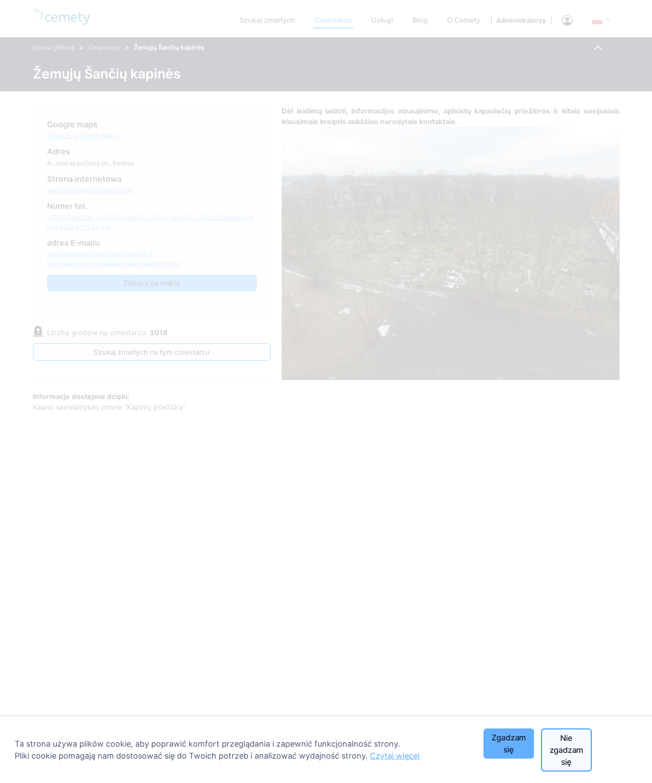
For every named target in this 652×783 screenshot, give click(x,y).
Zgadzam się (508, 743)
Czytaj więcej (395, 755)
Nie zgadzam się (567, 750)
